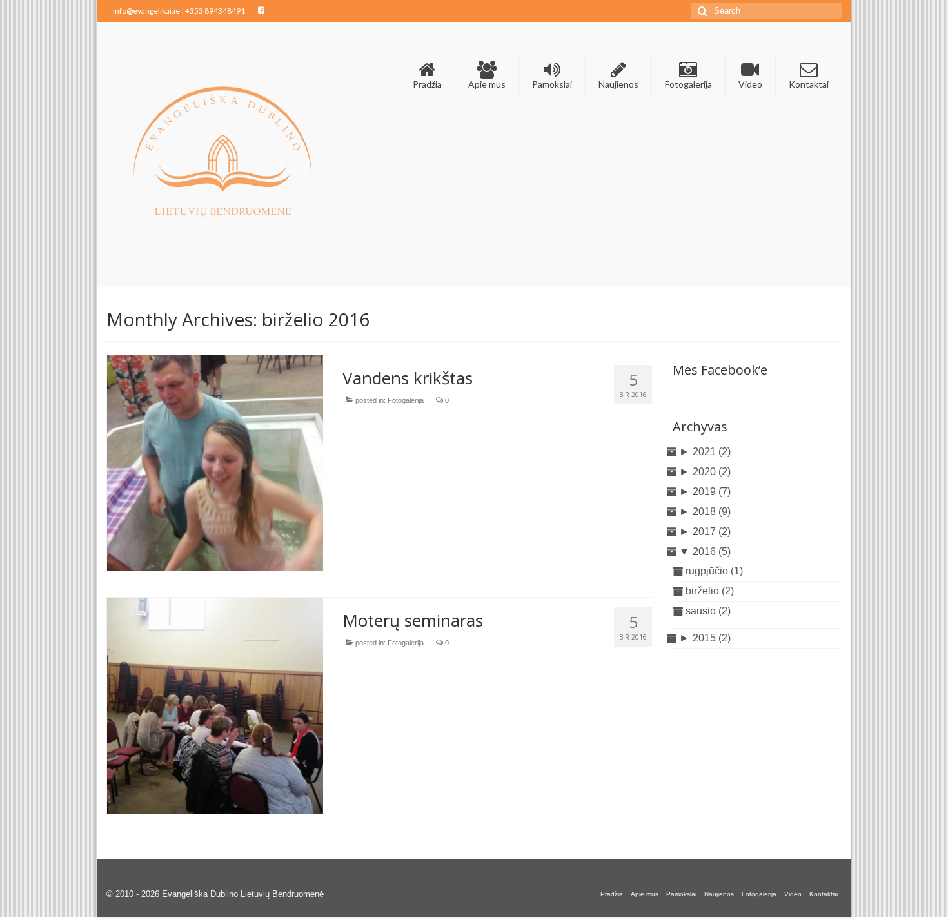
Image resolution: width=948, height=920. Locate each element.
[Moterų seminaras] (215, 705)
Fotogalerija (406, 400)
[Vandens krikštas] (215, 461)
